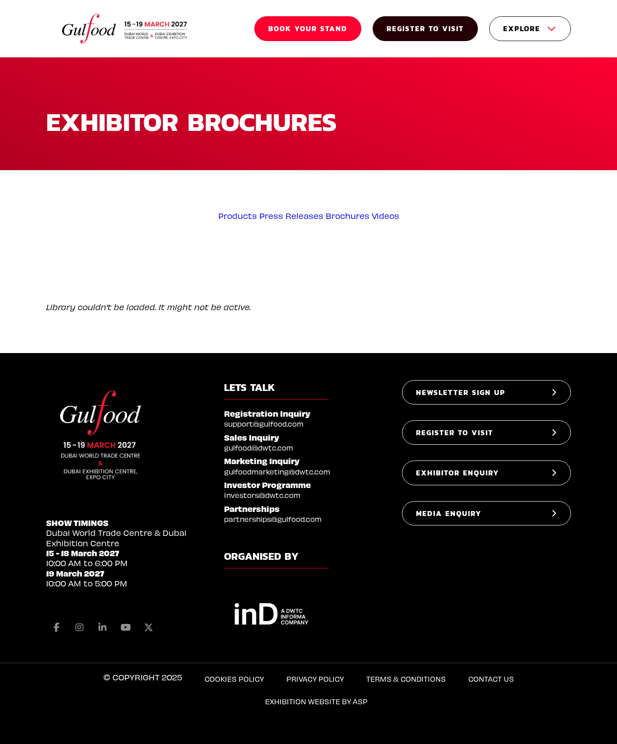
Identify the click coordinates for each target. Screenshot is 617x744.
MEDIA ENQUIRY (448, 513)
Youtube (125, 627)
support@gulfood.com (264, 423)
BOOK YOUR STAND (307, 28)
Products (237, 215)
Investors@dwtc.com (262, 495)
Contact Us (491, 678)
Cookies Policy (234, 678)
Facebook (56, 627)
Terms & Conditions (406, 678)
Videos (385, 215)
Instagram (79, 627)
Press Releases (291, 215)
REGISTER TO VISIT (425, 28)
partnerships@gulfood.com (273, 519)
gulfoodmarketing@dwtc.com (277, 471)
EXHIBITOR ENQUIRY (457, 472)
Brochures (347, 215)
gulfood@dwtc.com (258, 447)
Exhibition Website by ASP (316, 701)
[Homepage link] (125, 28)
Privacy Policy (315, 678)
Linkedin (102, 627)
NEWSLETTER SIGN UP (460, 392)
